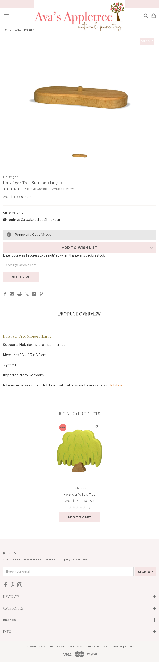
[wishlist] (96, 426)
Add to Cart (79, 517)
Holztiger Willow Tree (79, 494)
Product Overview (79, 313)
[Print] (19, 294)
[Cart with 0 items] (153, 16)
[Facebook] (5, 294)
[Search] (145, 16)
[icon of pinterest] (12, 584)
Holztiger (116, 385)
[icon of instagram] (19, 584)
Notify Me (21, 277)
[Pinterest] (41, 294)
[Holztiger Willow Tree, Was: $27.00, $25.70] (79, 451)
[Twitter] (27, 294)
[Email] (12, 294)
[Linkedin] (34, 294)
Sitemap (130, 646)
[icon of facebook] (5, 584)
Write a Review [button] (63, 189)
